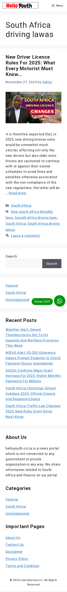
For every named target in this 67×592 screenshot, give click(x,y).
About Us (13, 538)
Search (11, 256)
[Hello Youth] (20, 5)
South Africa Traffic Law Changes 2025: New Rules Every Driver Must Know (33, 411)
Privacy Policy (17, 559)
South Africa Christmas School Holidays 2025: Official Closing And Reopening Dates (31, 393)
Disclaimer (14, 552)
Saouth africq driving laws (36, 218)
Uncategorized (17, 300)
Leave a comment (25, 236)
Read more (17, 193)
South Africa (21, 205)
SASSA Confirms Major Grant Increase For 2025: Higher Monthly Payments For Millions (33, 376)
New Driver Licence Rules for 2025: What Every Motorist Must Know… (30, 65)
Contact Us (15, 545)
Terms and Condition (22, 566)
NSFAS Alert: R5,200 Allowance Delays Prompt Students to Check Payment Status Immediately (33, 358)
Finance (12, 286)
